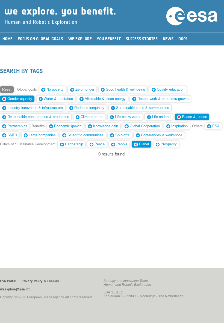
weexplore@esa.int (15, 289)
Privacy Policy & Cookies (40, 281)
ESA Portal (8, 281)
